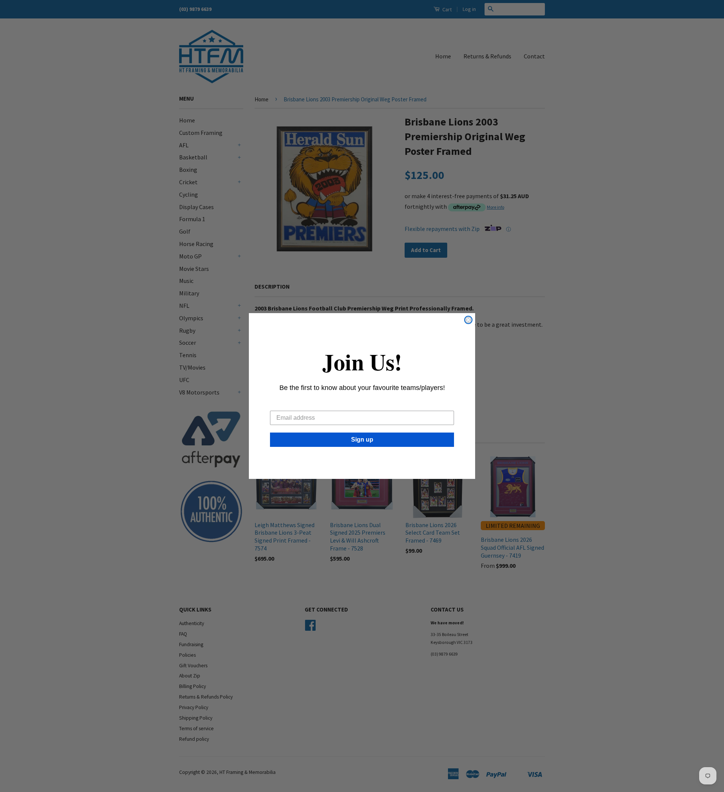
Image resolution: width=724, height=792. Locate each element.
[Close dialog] (468, 320)
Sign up (362, 439)
